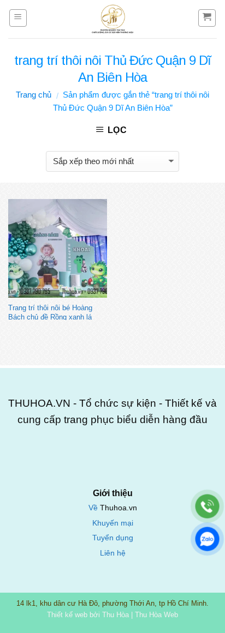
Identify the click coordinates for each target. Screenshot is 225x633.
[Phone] (207, 506)
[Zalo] (207, 539)
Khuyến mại (112, 523)
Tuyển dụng (112, 538)
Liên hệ (113, 553)
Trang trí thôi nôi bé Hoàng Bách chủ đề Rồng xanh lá (50, 312)
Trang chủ (33, 94)
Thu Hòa (115, 615)
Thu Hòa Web (156, 615)
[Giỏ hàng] (207, 18)
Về (94, 508)
